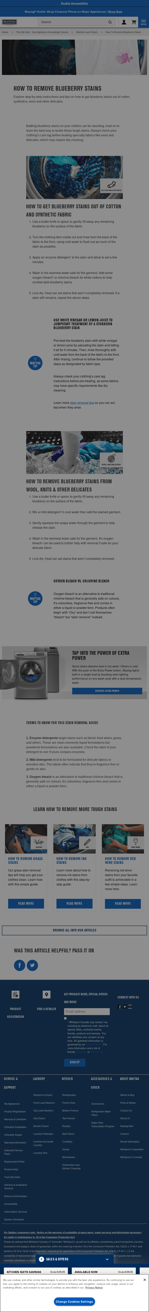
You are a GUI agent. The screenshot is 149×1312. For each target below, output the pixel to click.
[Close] (144, 1279)
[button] (75, 1259)
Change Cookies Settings (74, 1301)
